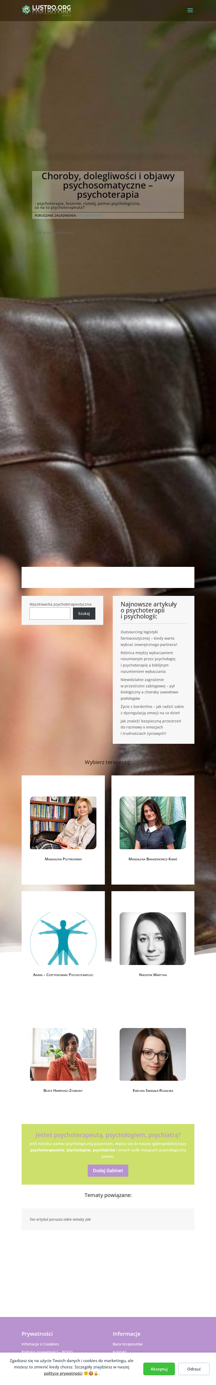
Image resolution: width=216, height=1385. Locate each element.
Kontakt (119, 1351)
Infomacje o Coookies (40, 1344)
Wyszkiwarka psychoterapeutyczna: (61, 604)
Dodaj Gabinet (108, 1170)
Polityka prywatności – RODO (47, 1351)
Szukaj (84, 613)
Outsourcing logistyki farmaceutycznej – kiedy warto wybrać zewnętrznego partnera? (149, 638)
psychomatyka (90, 215)
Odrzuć (194, 1369)
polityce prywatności (63, 1373)
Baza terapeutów (128, 1344)
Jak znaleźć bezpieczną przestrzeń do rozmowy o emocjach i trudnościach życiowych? (151, 727)
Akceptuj (159, 1369)
